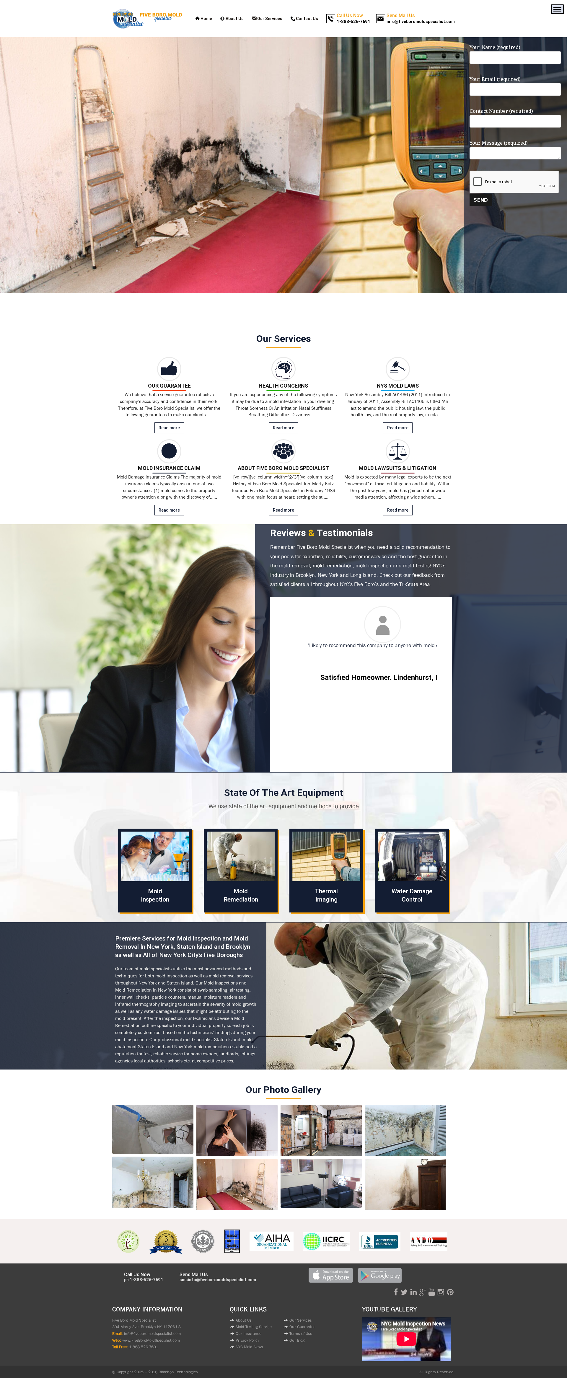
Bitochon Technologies (178, 1371)
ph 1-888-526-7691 (143, 1279)
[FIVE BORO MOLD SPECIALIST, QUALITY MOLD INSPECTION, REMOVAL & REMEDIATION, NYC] (152, 1129)
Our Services (269, 18)
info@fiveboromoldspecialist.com (152, 1333)
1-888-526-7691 (143, 1346)
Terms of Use (300, 1333)
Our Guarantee (302, 1326)
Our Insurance (248, 1333)
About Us (235, 18)
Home (206, 18)
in (413, 1291)
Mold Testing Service (254, 1326)
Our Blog (296, 1340)
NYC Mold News (249, 1346)
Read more (169, 427)
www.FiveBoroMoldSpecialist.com (150, 1340)
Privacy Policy (247, 1340)
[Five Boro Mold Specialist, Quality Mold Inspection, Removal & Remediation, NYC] (152, 1129)
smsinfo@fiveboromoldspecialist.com (218, 1279)
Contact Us (307, 18)
